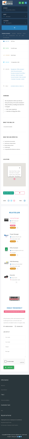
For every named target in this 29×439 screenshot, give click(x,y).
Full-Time (13, 227)
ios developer (12, 35)
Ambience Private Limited (16, 264)
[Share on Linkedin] (14, 201)
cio (3, 35)
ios (19, 35)
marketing (19, 33)
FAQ (2, 410)
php (6, 35)
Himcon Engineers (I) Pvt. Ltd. (17, 250)
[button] (14, 179)
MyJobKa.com (18, 434)
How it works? (4, 389)
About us (3, 385)
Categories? (6, 20)
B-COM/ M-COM (14, 86)
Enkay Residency (14, 308)
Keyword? (5, 8)
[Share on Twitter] (11, 201)
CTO (17, 35)
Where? (4, 14)
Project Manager (14, 234)
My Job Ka (15, 436)
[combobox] (15, 16)
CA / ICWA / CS (21, 86)
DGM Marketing (14, 261)
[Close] (19, 168)
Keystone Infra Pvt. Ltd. (16, 236)
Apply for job (9, 193)
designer (14, 33)
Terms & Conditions (5, 400)
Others (12, 282)
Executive (12, 275)
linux (23, 35)
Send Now (9, 367)
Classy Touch (14, 277)
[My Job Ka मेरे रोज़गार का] (7, 3)
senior (24, 33)
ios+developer (6, 37)
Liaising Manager (14, 218)
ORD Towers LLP (14, 220)
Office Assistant (14, 248)
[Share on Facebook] (9, 201)
